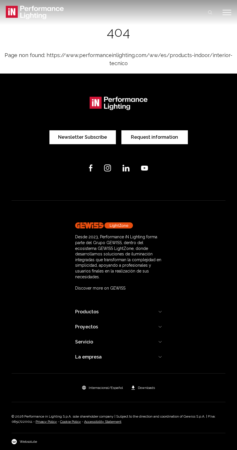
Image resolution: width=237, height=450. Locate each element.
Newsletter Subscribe (82, 137)
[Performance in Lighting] (62, 12)
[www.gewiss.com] (118, 225)
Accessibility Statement (102, 422)
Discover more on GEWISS (100, 288)
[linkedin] (126, 168)
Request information (154, 137)
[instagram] (107, 167)
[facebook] (91, 167)
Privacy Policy (46, 422)
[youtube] (144, 168)
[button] (102, 387)
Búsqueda (210, 12)
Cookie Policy (70, 422)
